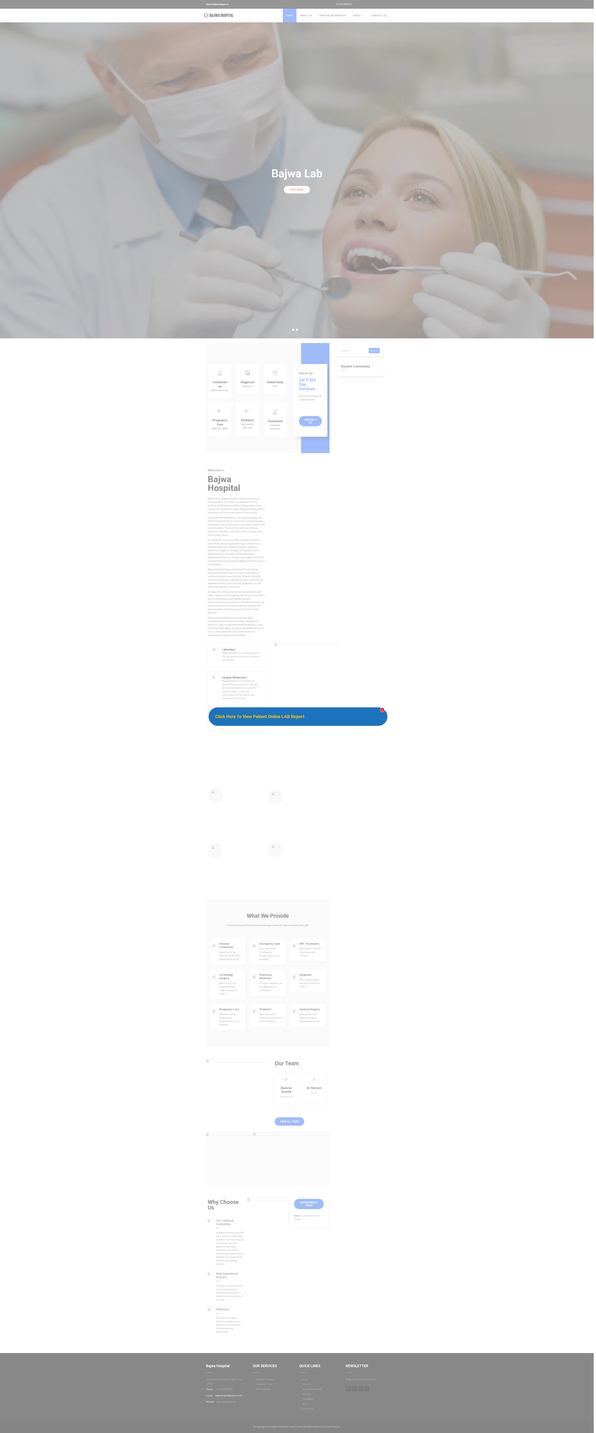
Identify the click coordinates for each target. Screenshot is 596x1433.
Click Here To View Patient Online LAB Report (259, 716)
